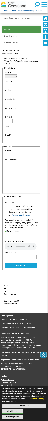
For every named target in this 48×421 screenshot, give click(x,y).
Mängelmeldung (8, 327)
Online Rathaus (18, 320)
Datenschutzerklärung (35, 399)
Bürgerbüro (6, 320)
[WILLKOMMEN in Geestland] (13, 5)
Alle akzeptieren (12, 417)
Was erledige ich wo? (10, 323)
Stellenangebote (25, 323)
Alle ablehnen (12, 411)
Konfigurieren (24, 406)
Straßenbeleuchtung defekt (26, 327)
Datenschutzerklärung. (21, 215)
